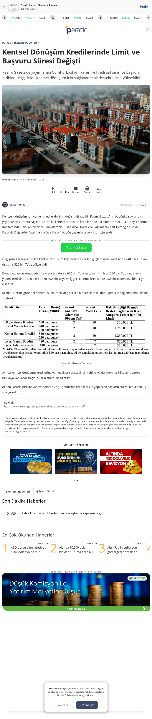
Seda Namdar (18, 204)
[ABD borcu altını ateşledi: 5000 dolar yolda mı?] (121, 461)
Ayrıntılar (63, 705)
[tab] (74, 480)
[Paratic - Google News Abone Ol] (134, 206)
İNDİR (144, 7)
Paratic (6, 42)
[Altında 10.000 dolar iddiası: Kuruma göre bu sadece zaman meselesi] (31, 461)
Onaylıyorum (87, 704)
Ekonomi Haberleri (25, 42)
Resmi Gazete (45, 491)
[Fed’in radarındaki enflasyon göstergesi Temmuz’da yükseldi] (76, 461)
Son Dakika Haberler (24, 501)
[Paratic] (76, 30)
